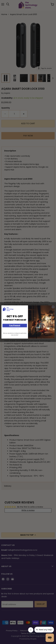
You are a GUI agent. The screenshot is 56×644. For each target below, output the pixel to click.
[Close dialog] (53, 307)
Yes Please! (14, 325)
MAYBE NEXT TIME (15, 328)
